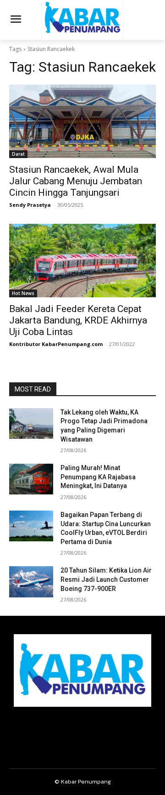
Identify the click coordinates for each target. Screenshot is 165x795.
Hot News (23, 293)
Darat (18, 154)
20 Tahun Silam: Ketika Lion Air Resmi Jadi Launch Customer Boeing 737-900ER (106, 579)
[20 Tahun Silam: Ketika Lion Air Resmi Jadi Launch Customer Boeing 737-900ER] (31, 581)
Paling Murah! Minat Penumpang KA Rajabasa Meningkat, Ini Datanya (98, 476)
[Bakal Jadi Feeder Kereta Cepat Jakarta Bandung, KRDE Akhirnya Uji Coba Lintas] (82, 260)
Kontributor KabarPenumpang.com (56, 344)
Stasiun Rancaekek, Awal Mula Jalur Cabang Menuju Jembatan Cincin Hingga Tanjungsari (75, 181)
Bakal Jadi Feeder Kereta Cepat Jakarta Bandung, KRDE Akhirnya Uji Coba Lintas (78, 320)
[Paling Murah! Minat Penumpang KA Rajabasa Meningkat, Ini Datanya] (31, 479)
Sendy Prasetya (30, 204)
